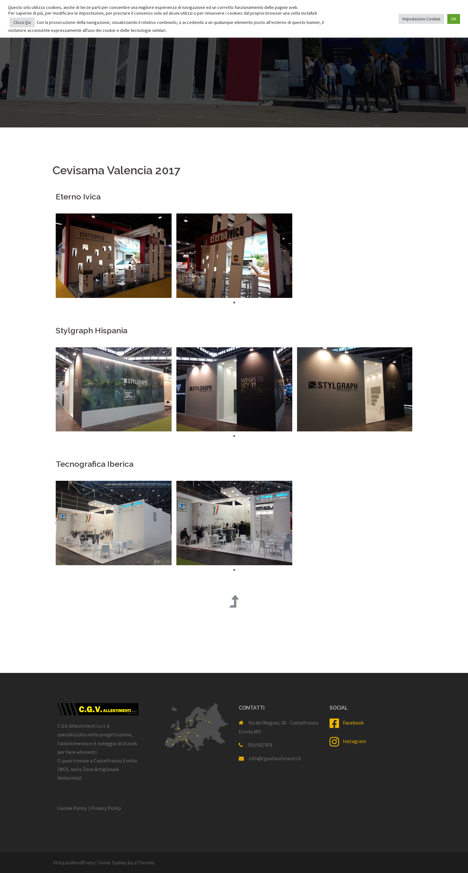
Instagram (352, 741)
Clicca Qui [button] (22, 22)
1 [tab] (234, 302)
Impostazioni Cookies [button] (421, 19)
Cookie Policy (72, 808)
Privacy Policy (106, 808)
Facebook (351, 722)
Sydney (119, 862)
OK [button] (453, 19)
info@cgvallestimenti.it (275, 758)
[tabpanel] (111, 255)
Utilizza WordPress (73, 862)
